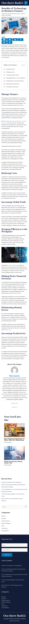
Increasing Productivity (12, 87)
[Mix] (4, 42)
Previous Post (14, 403)
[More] (9, 42)
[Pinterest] (20, 39)
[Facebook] (4, 39)
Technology (4, 13)
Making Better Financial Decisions (15, 81)
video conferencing (12, 265)
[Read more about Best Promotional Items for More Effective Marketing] (14, 430)
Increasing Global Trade (13, 75)
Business (3, 516)
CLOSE (23, 65)
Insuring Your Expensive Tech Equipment (11, 482)
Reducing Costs (11, 72)
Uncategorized (5, 530)
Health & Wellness (6, 523)
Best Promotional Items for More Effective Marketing (14, 439)
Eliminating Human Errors (13, 84)
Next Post (14, 407)
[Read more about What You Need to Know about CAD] (14, 453)
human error (8, 329)
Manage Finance (11, 69)
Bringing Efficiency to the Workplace (16, 78)
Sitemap (17, 621)
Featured (3, 518)
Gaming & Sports (5, 521)
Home (2, 526)
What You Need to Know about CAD (13, 462)
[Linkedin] (15, 39)
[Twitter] (9, 39)
